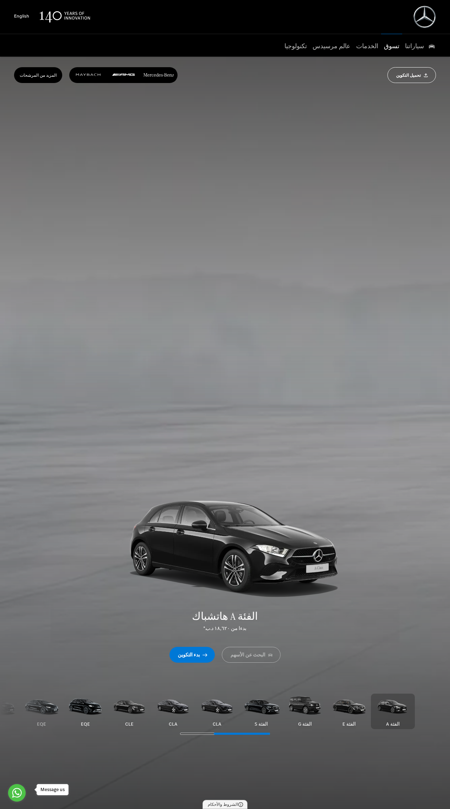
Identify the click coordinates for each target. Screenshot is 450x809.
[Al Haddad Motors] (424, 17)
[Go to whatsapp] (17, 793)
